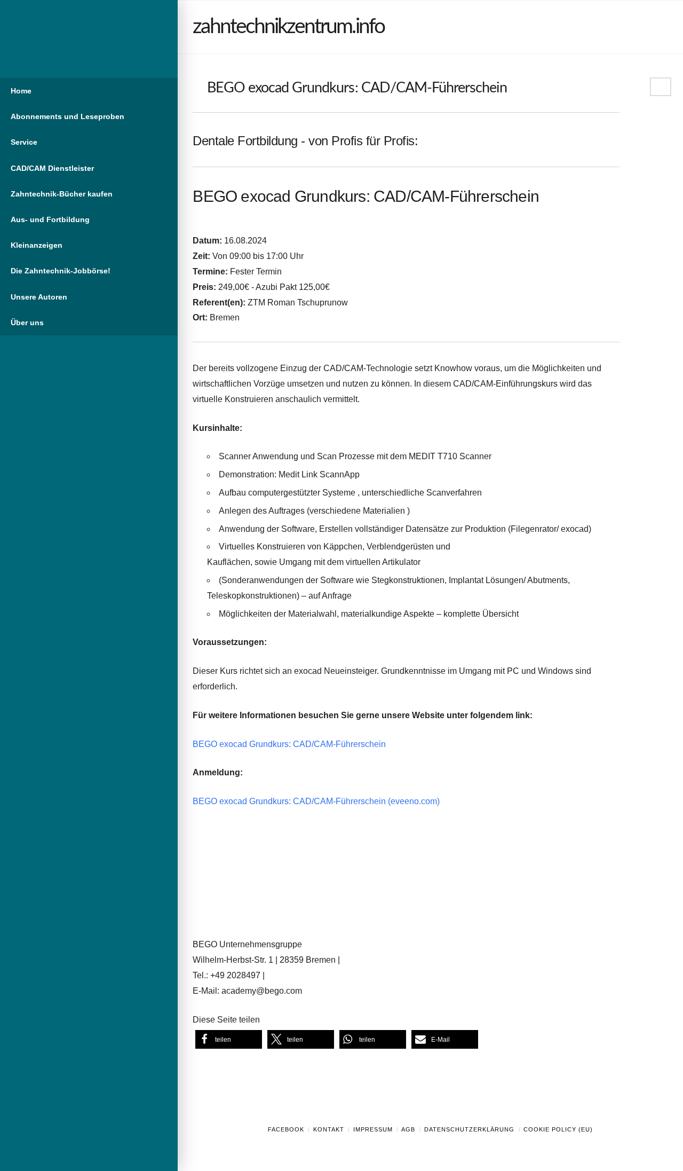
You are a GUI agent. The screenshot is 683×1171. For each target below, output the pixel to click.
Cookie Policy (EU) (558, 1129)
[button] (228, 1039)
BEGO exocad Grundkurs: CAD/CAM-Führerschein (289, 744)
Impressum (373, 1129)
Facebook (286, 1129)
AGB (408, 1129)
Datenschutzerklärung (469, 1129)
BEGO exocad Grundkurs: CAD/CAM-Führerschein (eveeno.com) (316, 801)
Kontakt (328, 1129)
